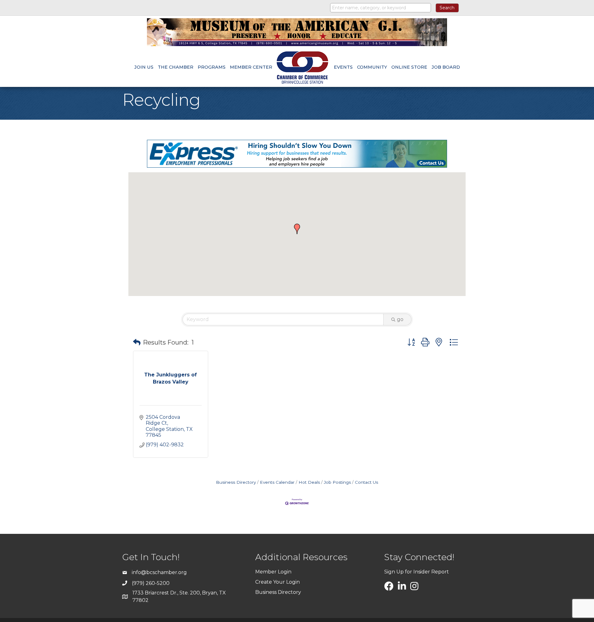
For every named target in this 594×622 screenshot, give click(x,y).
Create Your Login (277, 582)
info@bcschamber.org (159, 572)
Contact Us (366, 482)
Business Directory (236, 482)
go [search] (400, 319)
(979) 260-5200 (151, 583)
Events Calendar (277, 482)
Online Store (409, 67)
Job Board (446, 67)
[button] (297, 229)
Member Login (273, 572)
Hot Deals (309, 482)
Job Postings (337, 482)
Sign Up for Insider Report (416, 572)
